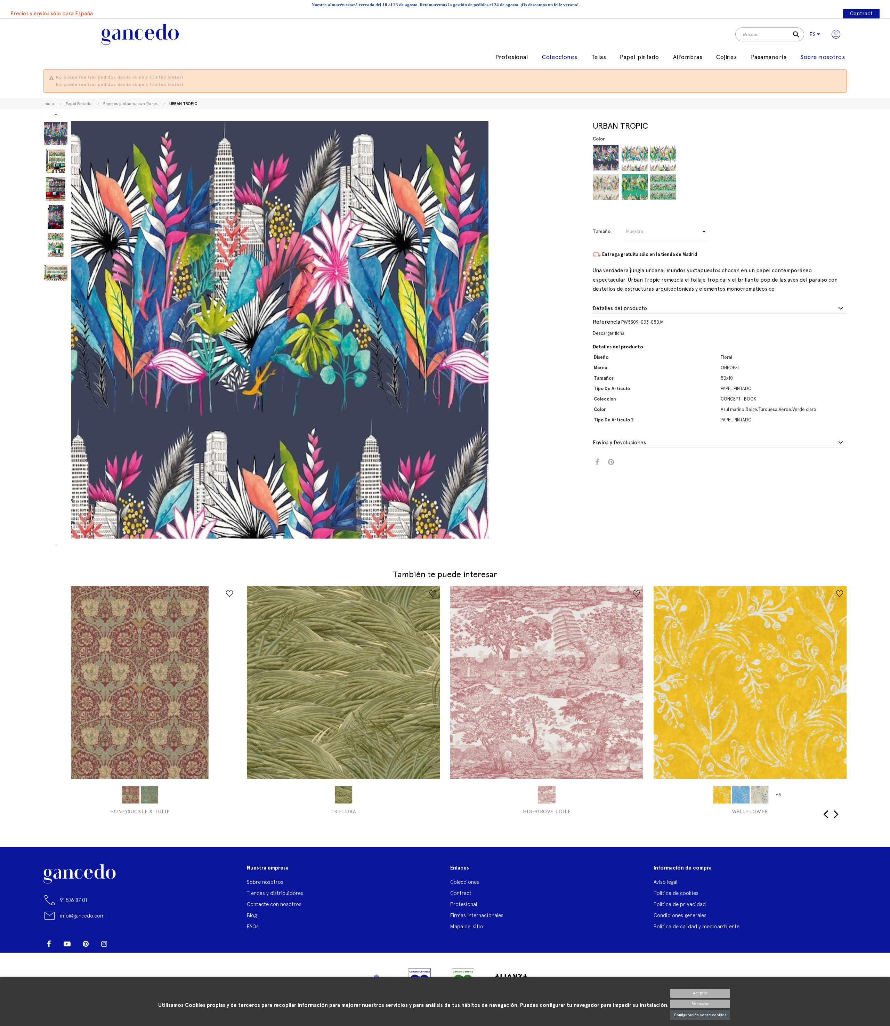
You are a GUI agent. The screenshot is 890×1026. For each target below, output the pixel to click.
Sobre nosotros (265, 882)
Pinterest (611, 462)
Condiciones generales (680, 915)
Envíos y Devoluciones (619, 443)
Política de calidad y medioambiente (696, 926)
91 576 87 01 (73, 900)
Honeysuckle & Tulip (140, 811)
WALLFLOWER (750, 811)
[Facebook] (48, 944)
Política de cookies (676, 893)
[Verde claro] (663, 187)
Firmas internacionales (476, 915)
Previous (55, 545)
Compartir (597, 462)
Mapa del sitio (466, 926)
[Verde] (635, 187)
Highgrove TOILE (547, 811)
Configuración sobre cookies (700, 1015)
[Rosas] (547, 794)
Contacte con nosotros (274, 904)
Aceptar (700, 993)
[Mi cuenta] (836, 34)
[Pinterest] (85, 944)
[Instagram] (104, 944)
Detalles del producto (620, 309)
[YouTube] (67, 944)
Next (55, 114)
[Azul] (741, 794)
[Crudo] (759, 794)
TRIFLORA (343, 811)
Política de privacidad (680, 904)
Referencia (606, 321)
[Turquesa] (635, 158)
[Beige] (606, 187)
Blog (252, 915)
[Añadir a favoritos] (229, 593)
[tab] (720, 309)
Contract (861, 13)
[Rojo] (130, 794)
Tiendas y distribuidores (275, 893)
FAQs (253, 926)
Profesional (463, 904)
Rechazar (700, 1004)
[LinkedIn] (122, 941)
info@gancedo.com (82, 916)
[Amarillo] (722, 794)
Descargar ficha (608, 333)
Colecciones (464, 882)
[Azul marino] (606, 158)
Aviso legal (665, 882)
